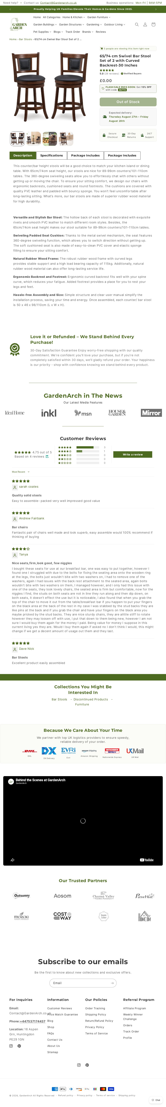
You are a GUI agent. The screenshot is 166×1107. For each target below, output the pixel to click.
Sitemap (52, 1052)
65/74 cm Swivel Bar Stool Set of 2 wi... (59, 39)
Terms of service (105, 1095)
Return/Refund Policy (99, 1020)
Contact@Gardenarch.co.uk (58, 2)
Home (13, 39)
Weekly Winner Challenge (133, 1016)
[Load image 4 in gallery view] (66, 139)
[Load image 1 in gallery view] (17, 139)
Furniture (82, 704)
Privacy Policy (94, 1027)
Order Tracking (95, 1008)
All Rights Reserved (43, 1095)
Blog (50, 1020)
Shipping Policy (95, 1014)
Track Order (131, 1031)
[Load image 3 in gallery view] (50, 139)
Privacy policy (84, 1095)
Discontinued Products (91, 699)
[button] (137, 24)
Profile (127, 1037)
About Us (53, 1045)
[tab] (22, 155)
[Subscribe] (112, 983)
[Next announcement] (156, 9)
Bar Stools (25, 39)
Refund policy (65, 1095)
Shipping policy (127, 1095)
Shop (50, 1027)
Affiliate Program (134, 1008)
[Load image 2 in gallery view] (33, 139)
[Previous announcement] (10, 9)
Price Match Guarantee (62, 1014)
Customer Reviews (59, 1008)
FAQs (50, 1033)
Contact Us (54, 1039)
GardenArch (25, 1095)
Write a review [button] (133, 454)
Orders (127, 1025)
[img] (21, 481)
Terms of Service (96, 1033)
